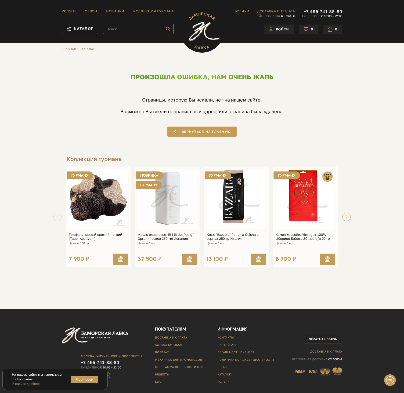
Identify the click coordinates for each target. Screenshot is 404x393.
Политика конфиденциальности (245, 359)
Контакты (225, 337)
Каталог (224, 374)
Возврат (162, 352)
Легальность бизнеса (236, 352)
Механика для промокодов (178, 359)
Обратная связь (323, 339)
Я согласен (84, 379)
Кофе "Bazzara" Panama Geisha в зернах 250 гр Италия (233, 236)
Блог (159, 381)
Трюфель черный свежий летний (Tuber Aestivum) (95, 236)
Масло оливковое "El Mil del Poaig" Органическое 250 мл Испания (166, 236)
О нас (222, 367)
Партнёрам (226, 344)
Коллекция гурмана (153, 11)
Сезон (91, 11)
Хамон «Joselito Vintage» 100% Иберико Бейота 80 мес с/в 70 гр (303, 236)
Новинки (115, 11)
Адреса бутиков (168, 344)
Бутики (242, 11)
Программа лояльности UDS (179, 367)
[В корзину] (120, 259)
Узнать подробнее (26, 384)
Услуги (69, 11)
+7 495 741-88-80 (323, 11)
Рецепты (162, 374)
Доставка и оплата (276, 11)
